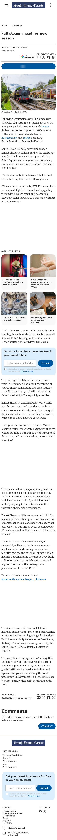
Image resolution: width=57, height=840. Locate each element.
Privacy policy (9, 761)
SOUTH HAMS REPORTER (15, 47)
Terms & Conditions (12, 755)
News (4, 26)
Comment (47, 726)
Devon (45, 126)
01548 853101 (18, 828)
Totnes (26, 137)
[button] (6, 5)
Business (17, 26)
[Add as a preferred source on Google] (28, 56)
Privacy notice (27, 371)
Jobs (4, 764)
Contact (6, 758)
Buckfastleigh (9, 137)
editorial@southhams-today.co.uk (18, 834)
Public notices (9, 767)
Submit (45, 363)
